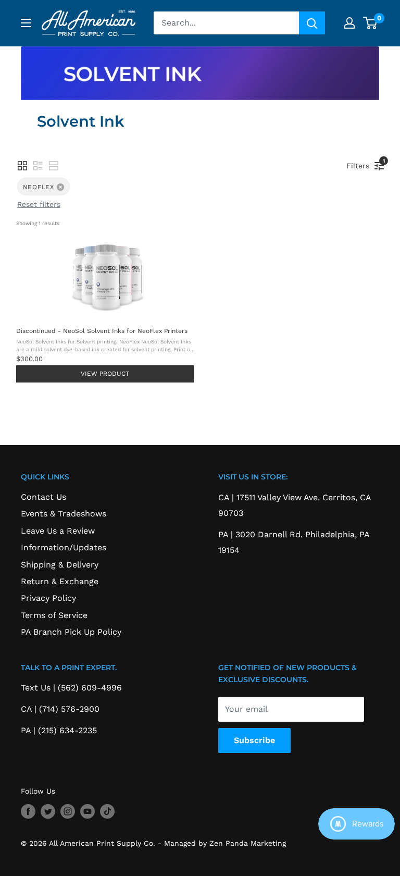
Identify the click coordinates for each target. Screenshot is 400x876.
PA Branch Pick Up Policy (71, 632)
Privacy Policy (48, 598)
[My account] (349, 23)
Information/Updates (63, 547)
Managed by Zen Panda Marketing (225, 843)
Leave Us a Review (58, 531)
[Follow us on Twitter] (48, 811)
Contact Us (43, 497)
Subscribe (254, 740)
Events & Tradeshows (63, 514)
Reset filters (38, 204)
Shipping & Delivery (59, 565)
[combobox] (226, 22)
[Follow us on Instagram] (67, 811)
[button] (22, 165)
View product (105, 373)
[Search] (312, 22)
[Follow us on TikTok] (107, 811)
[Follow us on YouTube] (87, 811)
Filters (360, 164)
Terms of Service (54, 615)
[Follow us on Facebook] (28, 811)
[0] (370, 23)
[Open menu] (26, 23)
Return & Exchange (59, 581)
